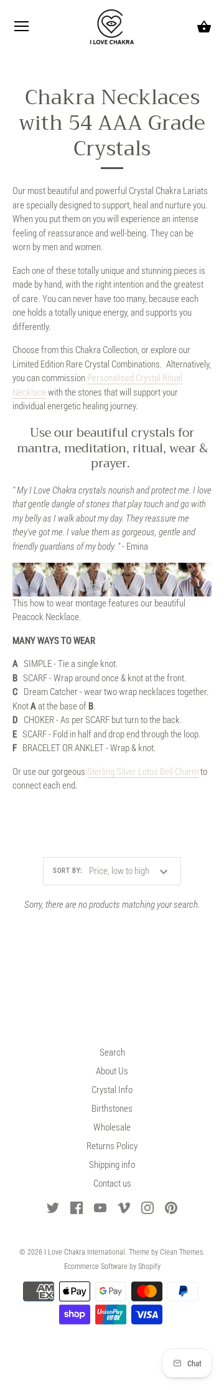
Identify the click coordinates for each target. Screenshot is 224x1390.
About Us (112, 1071)
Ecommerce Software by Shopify (112, 1266)
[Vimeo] (124, 1207)
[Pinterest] (171, 1207)
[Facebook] (76, 1207)
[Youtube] (100, 1207)
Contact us (112, 1183)
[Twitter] (53, 1207)
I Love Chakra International (84, 1252)
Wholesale (112, 1127)
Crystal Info (112, 1090)
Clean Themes (181, 1252)
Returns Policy (112, 1146)
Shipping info (112, 1164)
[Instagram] (147, 1207)
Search (112, 1052)
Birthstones (112, 1108)
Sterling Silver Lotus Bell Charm (142, 771)
